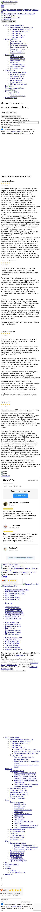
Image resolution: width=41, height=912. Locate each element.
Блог (7, 86)
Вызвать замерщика (8, 4)
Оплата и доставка (12, 88)
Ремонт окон (14, 63)
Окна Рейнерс (19, 818)
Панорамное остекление (19, 47)
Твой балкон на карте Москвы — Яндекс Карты (20, 562)
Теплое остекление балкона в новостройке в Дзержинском (25, 774)
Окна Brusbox (19, 819)
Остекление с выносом (18, 45)
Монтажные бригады (17, 96)
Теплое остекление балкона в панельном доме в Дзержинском (26, 777)
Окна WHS (18, 823)
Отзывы (13, 94)
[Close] (2, 910)
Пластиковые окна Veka (23, 810)
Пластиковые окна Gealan (23, 821)
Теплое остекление (17, 41)
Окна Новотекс (19, 806)
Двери (7, 70)
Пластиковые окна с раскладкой (26, 825)
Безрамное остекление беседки (25, 749)
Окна (7, 55)
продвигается (20, 655)
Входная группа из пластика (24, 845)
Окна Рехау (18, 812)
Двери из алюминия (17, 74)
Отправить (5, 127)
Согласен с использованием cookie (13, 671)
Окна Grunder (19, 808)
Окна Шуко (18, 816)
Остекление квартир (17, 64)
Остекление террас (17, 37)
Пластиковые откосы (17, 66)
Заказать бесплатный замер (11, 116)
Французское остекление (19, 49)
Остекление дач (15, 33)
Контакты (9, 98)
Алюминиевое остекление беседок (27, 751)
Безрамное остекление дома (20, 29)
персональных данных (15, 131)
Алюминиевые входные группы (26, 847)
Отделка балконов (16, 51)
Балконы (8, 39)
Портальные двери (17, 78)
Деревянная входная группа (24, 849)
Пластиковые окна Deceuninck (25, 827)
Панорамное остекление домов (21, 27)
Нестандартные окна (17, 61)
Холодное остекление (18, 43)
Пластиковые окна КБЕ (23, 814)
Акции (7, 90)
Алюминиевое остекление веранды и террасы (24, 758)
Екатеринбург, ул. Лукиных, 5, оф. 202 (20, 14)
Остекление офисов (17, 82)
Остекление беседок (17, 35)
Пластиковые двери (17, 76)
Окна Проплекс (20, 804)
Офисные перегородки (18, 84)
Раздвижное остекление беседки (26, 753)
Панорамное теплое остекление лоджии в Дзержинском (26, 785)
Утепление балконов (17, 53)
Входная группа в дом (18, 72)
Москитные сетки (16, 68)
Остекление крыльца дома (19, 31)
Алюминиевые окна (17, 59)
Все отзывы (5, 476)
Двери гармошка (16, 80)
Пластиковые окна (17, 57)
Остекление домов (12, 25)
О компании (9, 92)
